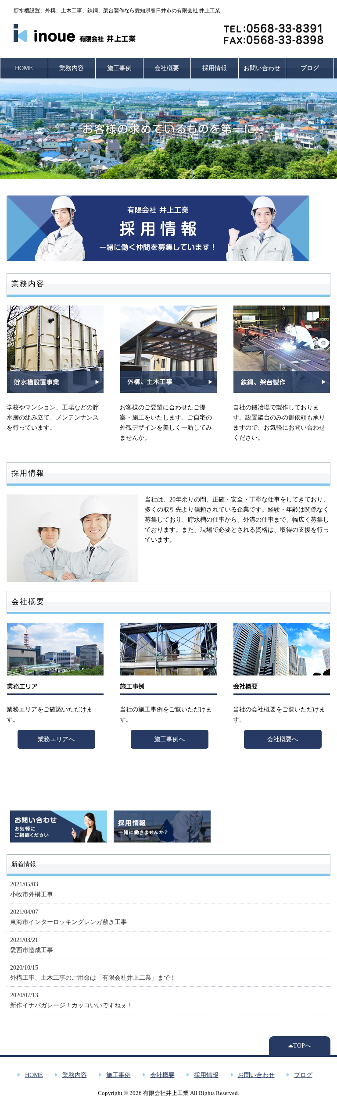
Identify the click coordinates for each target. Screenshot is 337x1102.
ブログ (310, 67)
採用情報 (214, 67)
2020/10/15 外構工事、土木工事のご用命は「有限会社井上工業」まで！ (93, 972)
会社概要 (166, 67)
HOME (24, 67)
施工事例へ (169, 739)
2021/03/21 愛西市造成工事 (31, 944)
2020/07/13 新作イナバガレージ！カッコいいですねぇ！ (71, 1000)
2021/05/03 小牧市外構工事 (31, 889)
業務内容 (71, 67)
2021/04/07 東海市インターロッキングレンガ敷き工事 (68, 916)
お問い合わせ (262, 67)
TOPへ (302, 1045)
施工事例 (119, 67)
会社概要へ (282, 739)
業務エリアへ (56, 739)
